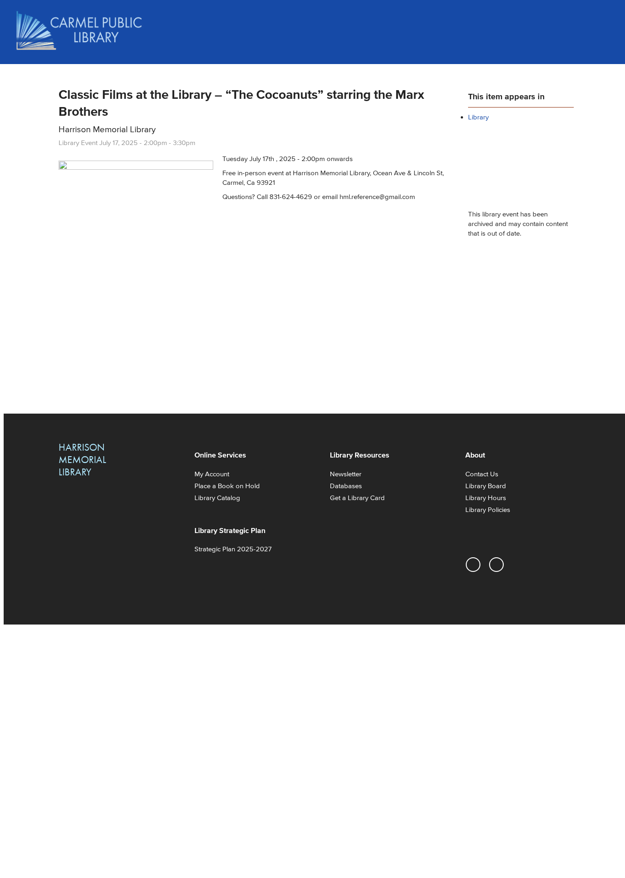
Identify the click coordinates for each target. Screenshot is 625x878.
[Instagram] (473, 564)
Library (478, 117)
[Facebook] (496, 564)
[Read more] (136, 167)
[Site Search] (602, 18)
